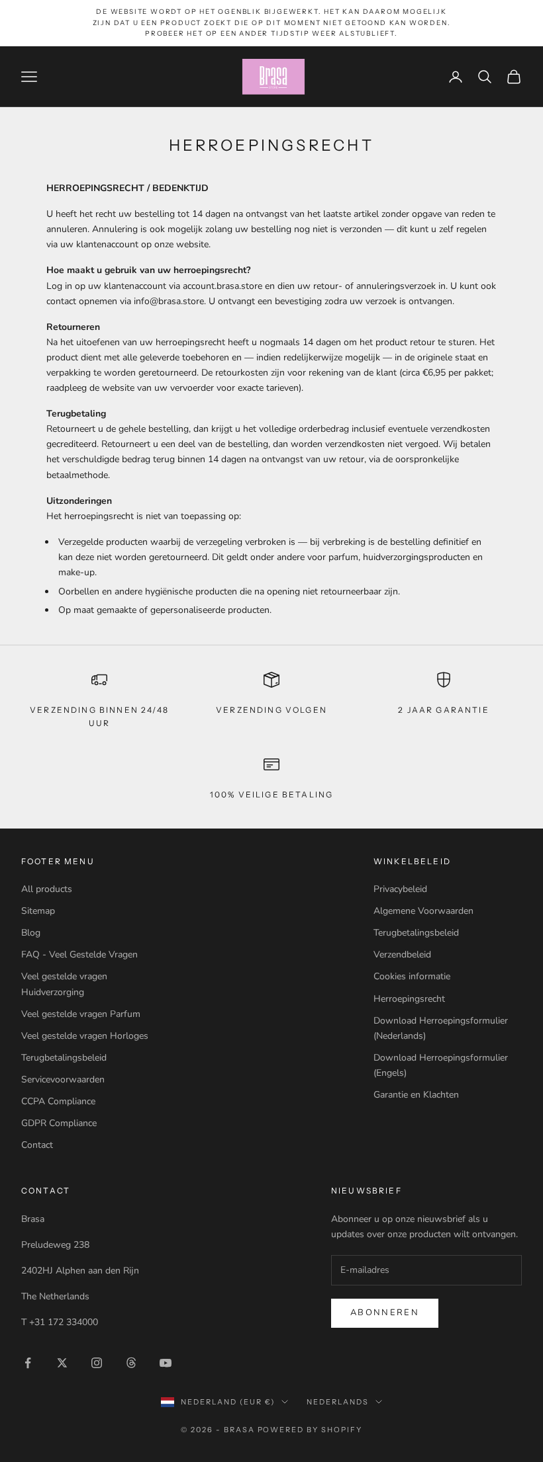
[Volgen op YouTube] (165, 1362)
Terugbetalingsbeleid (64, 1057)
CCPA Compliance (58, 1101)
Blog (30, 932)
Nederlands (338, 1401)
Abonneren (384, 1313)
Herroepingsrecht (409, 999)
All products (46, 889)
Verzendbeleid (402, 954)
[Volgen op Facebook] (27, 1362)
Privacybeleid (400, 889)
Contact (37, 1145)
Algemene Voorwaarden (423, 911)
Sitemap (38, 911)
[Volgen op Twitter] (62, 1362)
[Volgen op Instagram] (96, 1362)
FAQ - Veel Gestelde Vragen (79, 954)
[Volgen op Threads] (131, 1362)
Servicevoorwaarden (63, 1079)
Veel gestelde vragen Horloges (84, 1036)
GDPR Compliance (59, 1123)
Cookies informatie (411, 976)
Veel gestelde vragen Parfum (80, 1014)
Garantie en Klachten (416, 1094)
